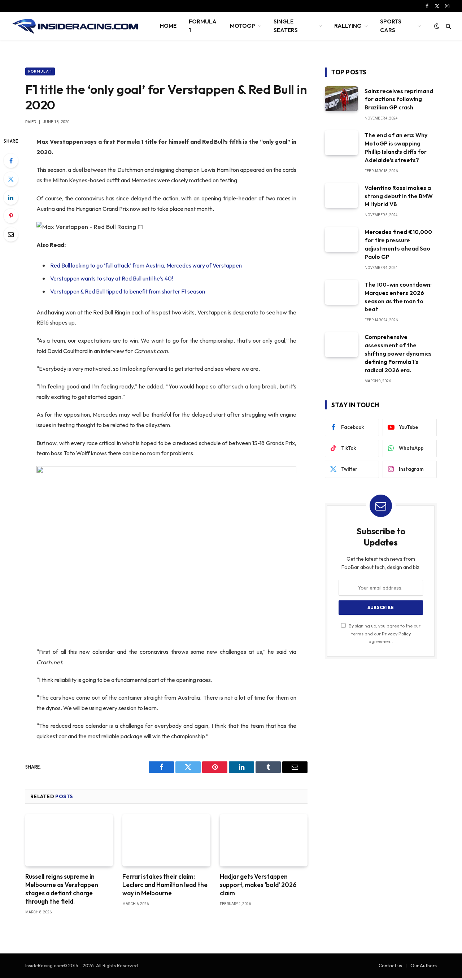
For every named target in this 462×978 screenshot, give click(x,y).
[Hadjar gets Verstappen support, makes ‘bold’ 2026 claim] (264, 840)
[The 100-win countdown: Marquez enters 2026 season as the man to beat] (341, 292)
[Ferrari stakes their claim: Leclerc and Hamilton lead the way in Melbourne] (166, 840)
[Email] (11, 234)
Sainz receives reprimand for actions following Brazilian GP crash (399, 99)
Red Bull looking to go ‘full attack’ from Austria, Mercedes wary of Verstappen (146, 265)
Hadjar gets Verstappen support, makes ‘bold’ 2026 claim (258, 885)
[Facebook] (11, 160)
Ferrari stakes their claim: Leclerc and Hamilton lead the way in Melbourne (165, 885)
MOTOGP (242, 25)
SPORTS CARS (390, 26)
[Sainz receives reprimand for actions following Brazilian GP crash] (341, 98)
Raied (30, 121)
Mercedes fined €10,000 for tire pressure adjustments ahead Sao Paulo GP (398, 244)
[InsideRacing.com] (76, 26)
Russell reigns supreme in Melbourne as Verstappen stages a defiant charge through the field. (61, 889)
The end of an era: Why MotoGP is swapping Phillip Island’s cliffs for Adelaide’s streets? (396, 147)
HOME (168, 25)
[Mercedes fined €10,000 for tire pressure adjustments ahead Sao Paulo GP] (341, 239)
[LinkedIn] (11, 197)
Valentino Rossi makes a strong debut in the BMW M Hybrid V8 (399, 196)
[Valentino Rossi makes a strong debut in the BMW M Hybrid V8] (341, 195)
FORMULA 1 (203, 26)
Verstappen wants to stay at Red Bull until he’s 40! (111, 278)
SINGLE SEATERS (286, 26)
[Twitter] (11, 179)
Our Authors (423, 965)
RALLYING (348, 25)
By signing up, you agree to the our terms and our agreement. (384, 633)
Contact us (390, 965)
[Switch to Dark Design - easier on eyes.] (436, 26)
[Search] (447, 26)
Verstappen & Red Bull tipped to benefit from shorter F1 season (127, 291)
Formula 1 (40, 71)
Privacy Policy (396, 633)
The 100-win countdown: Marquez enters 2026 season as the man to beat (398, 297)
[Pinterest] (11, 216)
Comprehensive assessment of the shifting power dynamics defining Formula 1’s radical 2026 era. (398, 353)
